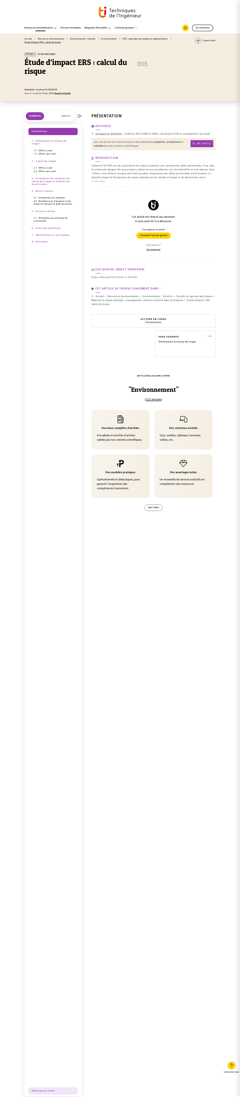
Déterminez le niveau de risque (177, 339)
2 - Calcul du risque (44, 161)
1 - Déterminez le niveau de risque (49, 142)
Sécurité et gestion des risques (194, 296)
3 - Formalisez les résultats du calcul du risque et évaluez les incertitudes (51, 181)
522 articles (153, 399)
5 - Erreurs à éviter (44, 211)
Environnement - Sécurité (83, 39)
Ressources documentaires (38, 28)
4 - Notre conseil (42, 191)
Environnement (109, 39)
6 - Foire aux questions (46, 228)
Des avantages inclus (183, 472)
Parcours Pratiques (70, 28)
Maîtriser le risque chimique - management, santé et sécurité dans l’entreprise (137, 300)
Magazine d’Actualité (96, 28)
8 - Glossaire (40, 242)
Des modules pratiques (120, 472)
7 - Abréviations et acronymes (51, 235)
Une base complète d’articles (120, 428)
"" (153, 389)
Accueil (28, 39)
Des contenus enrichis (183, 428)
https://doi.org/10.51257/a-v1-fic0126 (114, 277)
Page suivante (169, 337)
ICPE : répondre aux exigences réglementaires (145, 39)
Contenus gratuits (124, 28)
